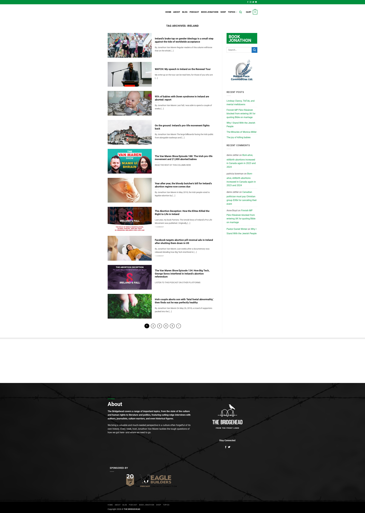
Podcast (194, 12)
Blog (185, 12)
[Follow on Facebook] (248, 2)
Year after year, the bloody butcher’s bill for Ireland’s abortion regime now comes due (183, 185)
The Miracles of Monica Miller (241, 132)
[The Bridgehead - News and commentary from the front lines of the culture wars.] (127, 12)
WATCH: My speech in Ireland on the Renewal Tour (183, 69)
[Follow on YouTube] (256, 2)
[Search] (240, 12)
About (176, 12)
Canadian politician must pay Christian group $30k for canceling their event (242, 198)
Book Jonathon (209, 12)
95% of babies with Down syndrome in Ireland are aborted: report (182, 98)
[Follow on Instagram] (250, 2)
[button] (251, 12)
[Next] (178, 326)
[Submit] (254, 50)
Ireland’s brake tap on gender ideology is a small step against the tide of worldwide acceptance (184, 40)
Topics (231, 12)
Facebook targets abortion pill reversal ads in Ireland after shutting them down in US (184, 242)
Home (168, 12)
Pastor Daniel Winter (237, 229)
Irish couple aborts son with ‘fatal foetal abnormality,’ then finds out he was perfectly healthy (184, 301)
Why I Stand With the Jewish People (241, 124)
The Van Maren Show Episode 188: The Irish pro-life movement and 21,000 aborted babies (183, 158)
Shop (223, 12)
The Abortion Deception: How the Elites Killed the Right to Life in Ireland (182, 213)
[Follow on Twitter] (253, 2)
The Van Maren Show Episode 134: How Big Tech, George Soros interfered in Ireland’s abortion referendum (182, 273)
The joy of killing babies (239, 137)
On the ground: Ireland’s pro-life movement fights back (182, 127)
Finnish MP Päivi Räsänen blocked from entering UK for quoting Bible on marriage (241, 114)
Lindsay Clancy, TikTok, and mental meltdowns (241, 102)
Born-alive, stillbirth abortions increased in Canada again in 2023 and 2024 (241, 161)
